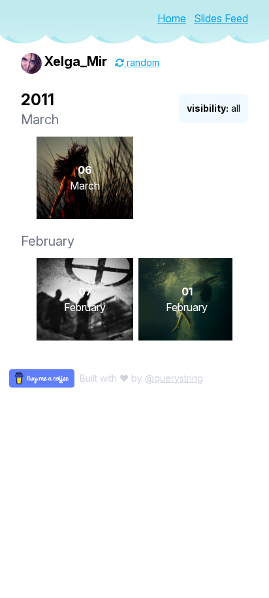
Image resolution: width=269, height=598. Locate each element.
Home (171, 18)
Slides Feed (221, 18)
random (141, 62)
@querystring (174, 378)
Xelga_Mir (75, 61)
